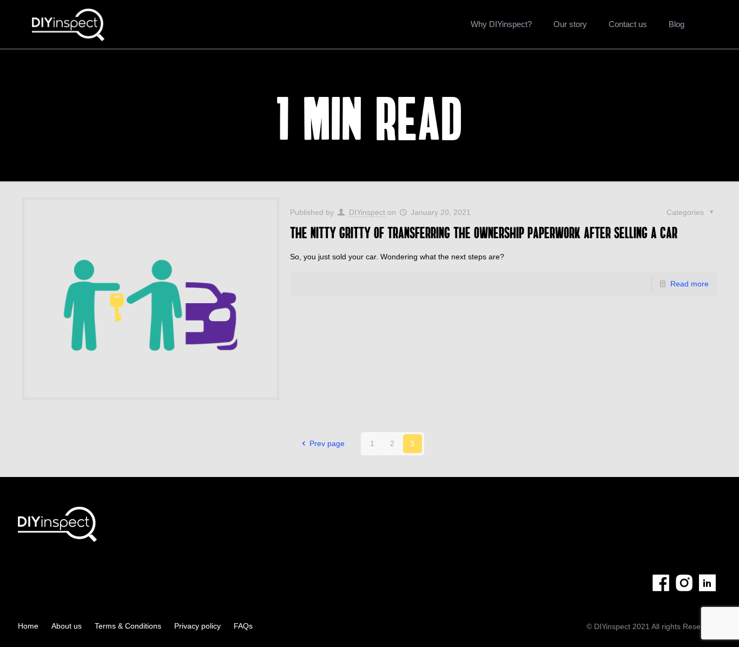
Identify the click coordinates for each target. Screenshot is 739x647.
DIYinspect (367, 212)
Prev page (327, 443)
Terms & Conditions (128, 626)
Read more (689, 283)
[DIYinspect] (68, 24)
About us (66, 626)
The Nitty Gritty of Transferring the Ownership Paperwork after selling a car (483, 232)
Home (28, 626)
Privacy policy (197, 626)
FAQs (243, 626)
